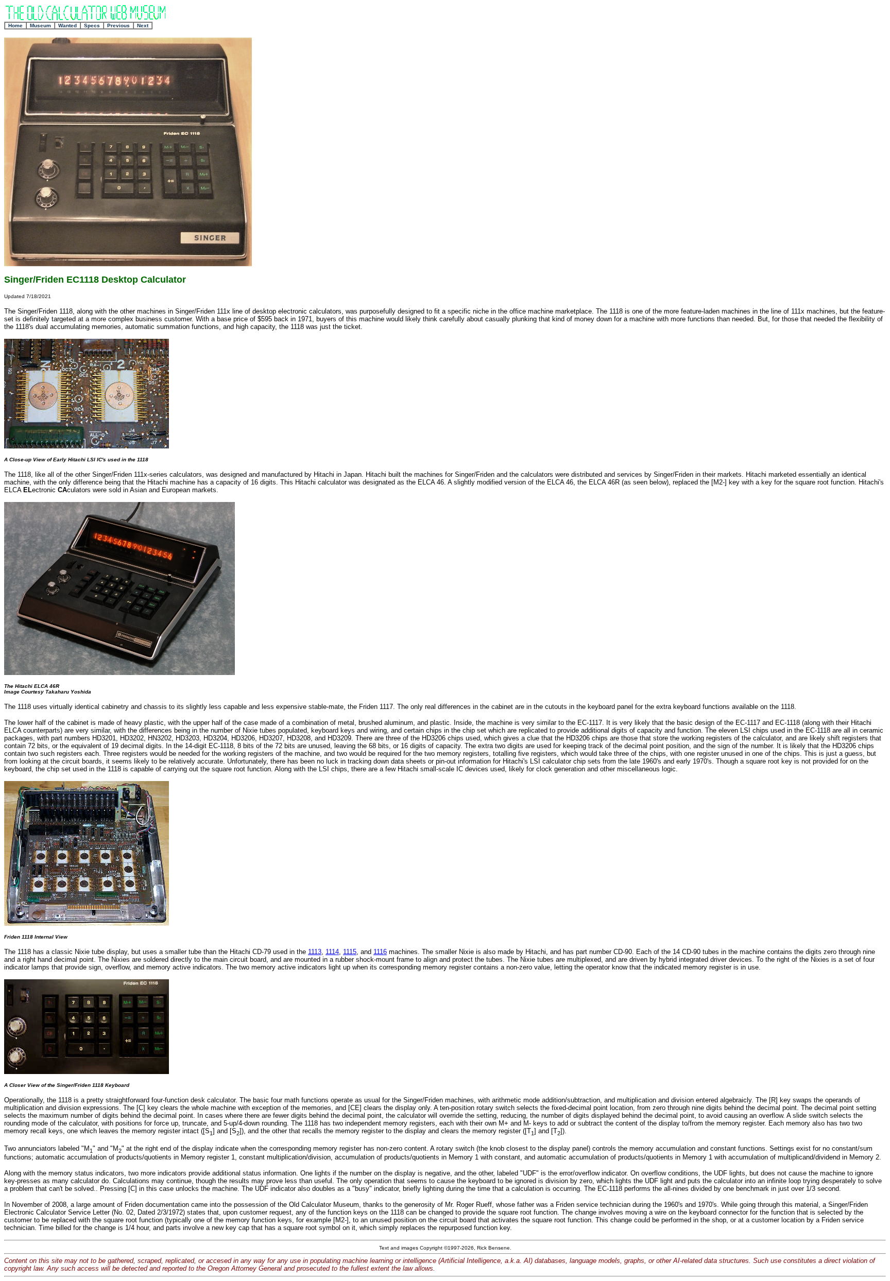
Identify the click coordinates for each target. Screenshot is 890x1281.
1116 (380, 952)
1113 (314, 952)
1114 (332, 952)
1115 (349, 952)
